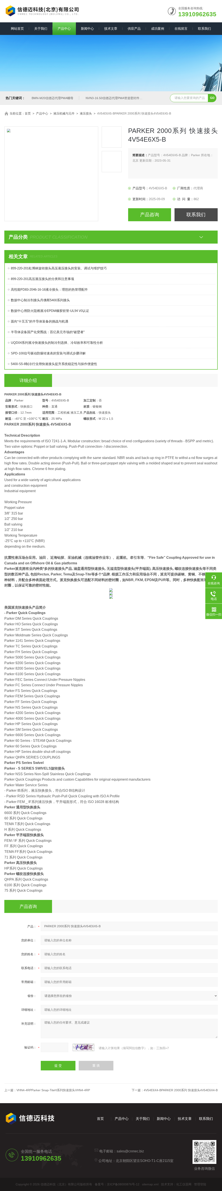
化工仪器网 (183, 1184)
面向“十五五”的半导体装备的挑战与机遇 (39, 321)
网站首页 (17, 28)
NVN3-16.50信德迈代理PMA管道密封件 (112, 98)
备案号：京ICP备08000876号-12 (117, 1184)
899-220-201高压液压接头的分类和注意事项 (42, 279)
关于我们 (40, 28)
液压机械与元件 (64, 113)
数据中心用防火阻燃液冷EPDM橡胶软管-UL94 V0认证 (50, 311)
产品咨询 (149, 214)
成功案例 (157, 28)
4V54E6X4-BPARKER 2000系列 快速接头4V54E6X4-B (181, 1090)
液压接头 (86, 113)
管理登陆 (200, 1184)
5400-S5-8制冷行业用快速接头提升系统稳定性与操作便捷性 (54, 364)
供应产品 (134, 28)
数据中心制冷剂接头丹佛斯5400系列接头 (40, 300)
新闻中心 (87, 28)
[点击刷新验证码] (83, 1047)
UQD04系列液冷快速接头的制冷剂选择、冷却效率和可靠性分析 (57, 342)
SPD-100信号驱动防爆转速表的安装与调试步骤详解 (48, 353)
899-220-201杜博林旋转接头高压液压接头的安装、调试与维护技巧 (59, 268)
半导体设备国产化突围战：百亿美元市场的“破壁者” (48, 332)
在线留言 (181, 28)
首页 (28, 113)
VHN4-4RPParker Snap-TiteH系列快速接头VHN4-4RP (53, 1090)
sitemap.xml (150, 1184)
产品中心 (64, 28)
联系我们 (204, 28)
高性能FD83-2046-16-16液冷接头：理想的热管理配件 (49, 289)
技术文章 (110, 28)
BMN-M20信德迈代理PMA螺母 (52, 98)
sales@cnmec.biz (130, 1151)
